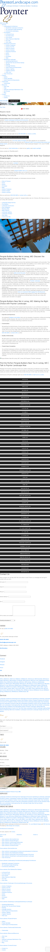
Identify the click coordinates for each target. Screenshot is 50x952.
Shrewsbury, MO (25, 513)
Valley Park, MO (25, 550)
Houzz (1, 667)
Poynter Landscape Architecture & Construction (16, 120)
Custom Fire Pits (37, 703)
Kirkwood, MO (25, 473)
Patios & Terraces (10, 48)
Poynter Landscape (35, 280)
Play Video (2, 107)
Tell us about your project (6, 615)
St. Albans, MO (25, 517)
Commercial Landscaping (12, 31)
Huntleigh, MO (25, 462)
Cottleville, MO (25, 415)
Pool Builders (7, 32)
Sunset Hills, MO (25, 539)
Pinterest (2, 664)
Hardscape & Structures (10, 43)
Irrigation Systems (10, 70)
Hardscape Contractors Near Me (12, 703)
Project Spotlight (8, 78)
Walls (7, 58)
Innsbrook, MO (25, 466)
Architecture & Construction (7, 828)
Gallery (5, 77)
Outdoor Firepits (6, 190)
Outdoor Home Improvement (20, 701)
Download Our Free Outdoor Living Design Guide (14, 137)
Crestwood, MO (25, 419)
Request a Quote (5, 112)
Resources (16, 933)
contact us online (31, 133)
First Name (3, 726)
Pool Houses (9, 37)
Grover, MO (25, 455)
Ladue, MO (25, 477)
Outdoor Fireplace (33, 700)
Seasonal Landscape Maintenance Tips (13, 89)
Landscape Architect (7, 213)
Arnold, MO (25, 386)
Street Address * (4, 596)
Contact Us (7, 96)
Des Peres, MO (25, 430)
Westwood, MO (25, 564)
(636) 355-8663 (4, 23)
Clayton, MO (25, 408)
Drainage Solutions (10, 65)
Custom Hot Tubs (6, 216)
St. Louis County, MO (25, 528)
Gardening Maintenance (12, 61)
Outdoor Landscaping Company (13, 700)
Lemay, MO (25, 484)
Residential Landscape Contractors (14, 27)
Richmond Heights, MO (25, 506)
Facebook (2, 658)
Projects (4, 75)
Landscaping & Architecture (11, 26)
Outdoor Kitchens (10, 50)
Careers (6, 97)
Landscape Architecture (6, 698)
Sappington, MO (25, 510)
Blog (5, 92)
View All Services (8, 73)
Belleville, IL (25, 394)
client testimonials (13, 148)
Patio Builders (24, 700)
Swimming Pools (16, 698)
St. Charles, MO (25, 524)
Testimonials (5, 81)
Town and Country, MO (25, 542)
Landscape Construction (8, 205)
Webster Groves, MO (25, 557)
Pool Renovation (10, 35)
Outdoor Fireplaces (10, 45)
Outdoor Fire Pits (10, 46)
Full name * (2, 582)
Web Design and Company (12, 825)
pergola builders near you (20, 170)
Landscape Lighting (7, 212)
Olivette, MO (25, 502)
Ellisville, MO (25, 433)
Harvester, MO (25, 459)
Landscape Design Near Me (29, 705)
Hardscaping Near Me (16, 705)
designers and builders (14, 317)
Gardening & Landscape (10, 59)
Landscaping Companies (27, 703)
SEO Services (46, 824)
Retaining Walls (5, 209)
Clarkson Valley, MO (25, 404)
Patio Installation (8, 706)
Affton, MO (25, 379)
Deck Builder (39, 705)
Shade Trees (40, 701)
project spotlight (37, 148)
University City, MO (25, 546)
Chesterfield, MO (25, 401)
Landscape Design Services (8, 202)
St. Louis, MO (25, 531)
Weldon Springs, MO (25, 560)
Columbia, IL (25, 412)
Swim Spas (8, 42)
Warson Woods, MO (25, 553)
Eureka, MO (25, 437)
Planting (8, 64)
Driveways (8, 56)
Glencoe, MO (25, 448)
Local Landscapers (6, 705)
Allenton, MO (25, 383)
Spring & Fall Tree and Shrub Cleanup (15, 62)
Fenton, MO (25, 441)
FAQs (5, 88)
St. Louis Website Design (35, 824)
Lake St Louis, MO (25, 481)
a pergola (15, 163)
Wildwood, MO (25, 568)
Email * (2, 587)
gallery (28, 148)
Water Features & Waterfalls (12, 39)
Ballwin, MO (25, 390)
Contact (4, 94)
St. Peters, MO (25, 535)
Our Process (7, 91)
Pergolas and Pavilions (43, 700)
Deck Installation (6, 207)
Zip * (1, 601)
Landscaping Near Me (5, 804)
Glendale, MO (25, 452)
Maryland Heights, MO (25, 495)
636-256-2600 (22, 133)
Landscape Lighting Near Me (38, 706)
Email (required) (4, 730)
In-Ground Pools (10, 34)
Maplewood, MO (25, 491)
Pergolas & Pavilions (11, 51)
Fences (7, 54)
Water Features (5, 210)
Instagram (2, 661)
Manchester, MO (25, 488)
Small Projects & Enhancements (13, 67)
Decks (7, 53)
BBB (1, 670)
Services (4, 24)
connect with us (23, 195)
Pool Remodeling (17, 706)
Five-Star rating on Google (19, 140)
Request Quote (14, 100)
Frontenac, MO (25, 444)
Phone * (2, 591)
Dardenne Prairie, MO (25, 426)
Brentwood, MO (25, 397)
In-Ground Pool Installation (6, 701)
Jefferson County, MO (25, 470)
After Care (8, 72)
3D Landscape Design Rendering (14, 29)
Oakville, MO (25, 499)
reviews (13, 831)
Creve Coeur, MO (25, 423)
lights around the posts (19, 273)
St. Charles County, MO (25, 521)
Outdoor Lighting (10, 69)
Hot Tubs (8, 40)
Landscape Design (32, 701)
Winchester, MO (25, 571)
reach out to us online (38, 374)
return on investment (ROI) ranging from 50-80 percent (31, 292)
